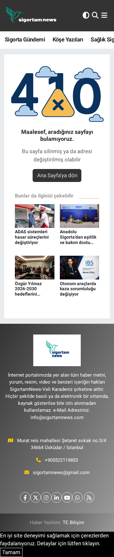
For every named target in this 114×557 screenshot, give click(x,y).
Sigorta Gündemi (25, 39)
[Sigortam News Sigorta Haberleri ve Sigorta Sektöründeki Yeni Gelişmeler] (31, 15)
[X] (35, 497)
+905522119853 (61, 460)
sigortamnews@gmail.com (61, 472)
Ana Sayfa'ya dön (57, 175)
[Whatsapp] (77, 497)
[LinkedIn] (56, 497)
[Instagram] (46, 497)
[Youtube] (67, 497)
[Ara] (95, 15)
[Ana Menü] (104, 15)
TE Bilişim (73, 522)
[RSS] (89, 497)
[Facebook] (25, 497)
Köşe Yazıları (68, 39)
